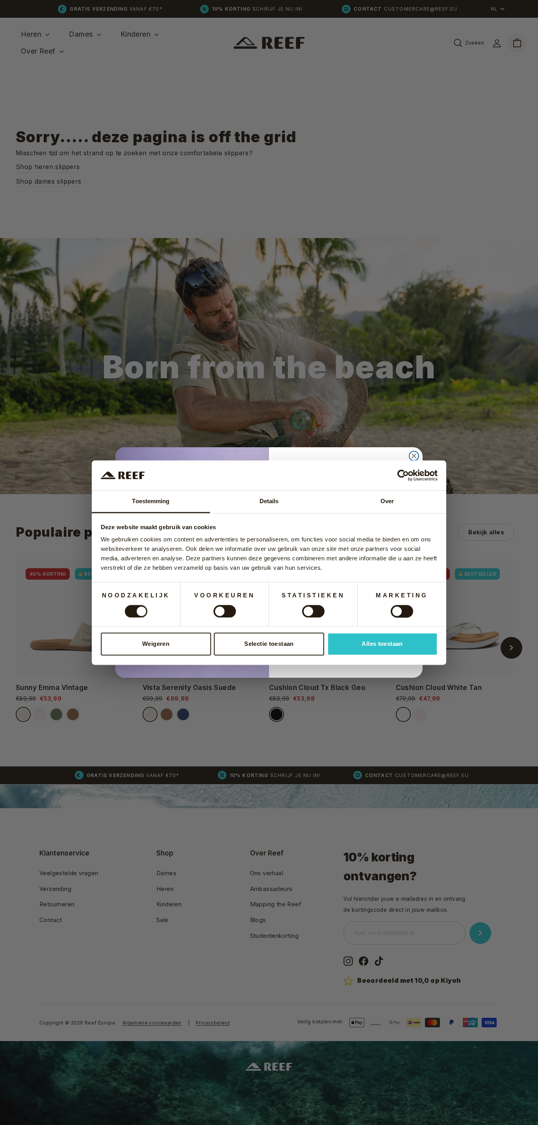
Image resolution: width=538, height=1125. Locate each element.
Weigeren (155, 644)
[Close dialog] (414, 456)
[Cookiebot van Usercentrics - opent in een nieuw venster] (403, 475)
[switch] (224, 611)
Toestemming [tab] (150, 501)
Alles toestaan (382, 644)
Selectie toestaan (268, 644)
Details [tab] (269, 501)
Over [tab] (387, 501)
